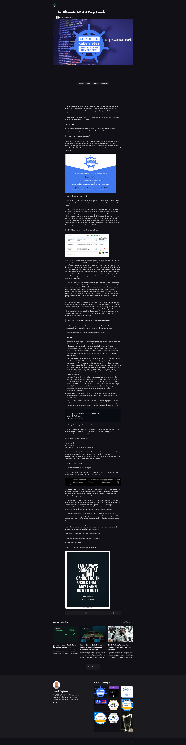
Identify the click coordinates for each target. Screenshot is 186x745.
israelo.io (59, 742)
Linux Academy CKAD (112, 302)
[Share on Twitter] (72, 613)
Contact (124, 5)
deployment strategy (103, 500)
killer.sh (98, 289)
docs (108, 365)
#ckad (88, 83)
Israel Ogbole (64, 17)
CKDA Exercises (99, 216)
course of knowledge (101, 143)
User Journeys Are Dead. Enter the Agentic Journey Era (64, 646)
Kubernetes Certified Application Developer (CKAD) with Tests (87, 201)
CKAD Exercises (72, 210)
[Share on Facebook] (86, 613)
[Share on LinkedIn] (114, 613)
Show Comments (93, 667)
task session (94, 333)
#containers (80, 83)
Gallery (116, 5)
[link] (53, 703)
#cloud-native (104, 83)
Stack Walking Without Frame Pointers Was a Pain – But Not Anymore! (119, 647)
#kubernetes (95, 83)
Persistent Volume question (97, 377)
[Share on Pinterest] (100, 613)
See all (128, 622)
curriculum (76, 278)
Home (102, 5)
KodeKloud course (104, 272)
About (109, 5)
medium (93, 547)
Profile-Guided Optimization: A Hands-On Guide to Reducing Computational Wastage (91, 647)
